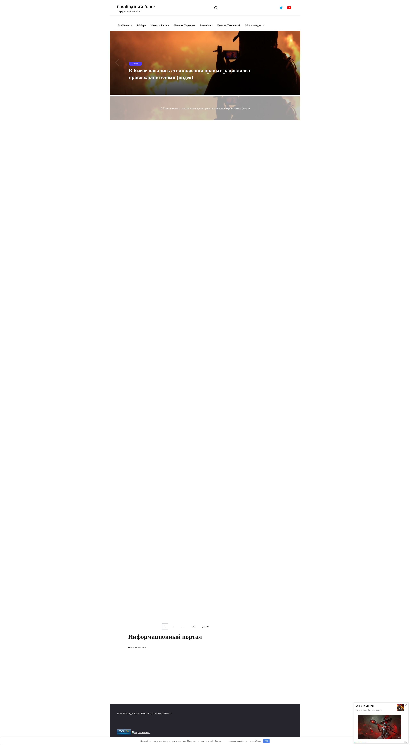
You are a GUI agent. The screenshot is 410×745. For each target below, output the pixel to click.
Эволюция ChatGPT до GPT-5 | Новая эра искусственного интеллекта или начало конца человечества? (152, 605)
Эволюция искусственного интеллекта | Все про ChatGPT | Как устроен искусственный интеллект (154, 467)
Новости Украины (184, 25)
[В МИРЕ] (155, 247)
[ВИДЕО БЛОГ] (155, 165)
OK (266, 741)
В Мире (141, 25)
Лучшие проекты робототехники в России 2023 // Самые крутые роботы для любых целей (152, 513)
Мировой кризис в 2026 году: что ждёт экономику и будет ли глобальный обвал (216, 252)
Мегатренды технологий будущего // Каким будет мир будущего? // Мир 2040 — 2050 (154, 559)
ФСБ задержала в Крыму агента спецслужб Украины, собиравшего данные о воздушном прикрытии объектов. (150, 180)
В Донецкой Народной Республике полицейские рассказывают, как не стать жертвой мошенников (211, 513)
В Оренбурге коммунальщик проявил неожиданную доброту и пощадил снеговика (152, 295)
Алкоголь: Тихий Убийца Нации (209, 545)
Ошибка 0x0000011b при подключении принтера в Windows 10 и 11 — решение (154, 215)
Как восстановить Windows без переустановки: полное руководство (212, 326)
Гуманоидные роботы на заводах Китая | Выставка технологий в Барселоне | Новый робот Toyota (154, 413)
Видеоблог (206, 25)
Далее (205, 626)
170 (193, 626)
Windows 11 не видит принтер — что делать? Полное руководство (213, 215)
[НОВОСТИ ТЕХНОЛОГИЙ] (216, 165)
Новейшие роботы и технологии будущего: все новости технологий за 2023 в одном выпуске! (213, 467)
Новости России (160, 25)
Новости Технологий (229, 25)
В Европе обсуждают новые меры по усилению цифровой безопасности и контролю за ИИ (151, 372)
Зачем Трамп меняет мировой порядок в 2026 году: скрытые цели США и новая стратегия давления (154, 259)
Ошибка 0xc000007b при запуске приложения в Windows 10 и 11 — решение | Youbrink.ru (210, 177)
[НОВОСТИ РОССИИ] (155, 282)
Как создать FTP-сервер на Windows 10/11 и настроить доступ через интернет (216, 360)
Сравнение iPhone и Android (206, 591)
